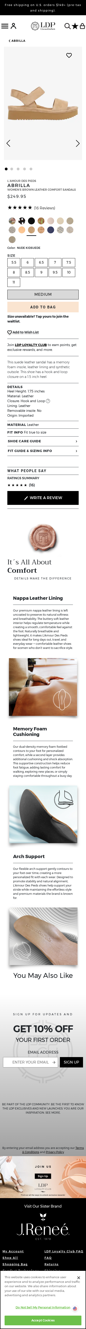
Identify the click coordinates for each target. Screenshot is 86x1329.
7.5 (69, 262)
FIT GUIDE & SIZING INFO (30, 451)
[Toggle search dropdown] (67, 26)
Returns (51, 1264)
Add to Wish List (25, 332)
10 (69, 272)
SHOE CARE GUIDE (24, 441)
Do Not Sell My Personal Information (43, 1307)
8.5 (27, 272)
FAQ (48, 1258)
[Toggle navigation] (5, 26)
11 (14, 282)
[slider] (20, 207)
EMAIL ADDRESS (43, 1052)
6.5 (41, 262)
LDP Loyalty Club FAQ (63, 1251)
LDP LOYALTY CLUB (31, 345)
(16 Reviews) (44, 208)
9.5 (55, 272)
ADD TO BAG (43, 307)
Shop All (10, 1258)
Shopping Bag (15, 1264)
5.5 (13, 262)
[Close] (79, 1278)
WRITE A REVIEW (45, 498)
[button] (16, 41)
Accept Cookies (43, 1320)
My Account (13, 1251)
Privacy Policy (55, 1152)
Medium (43, 294)
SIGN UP (71, 1062)
